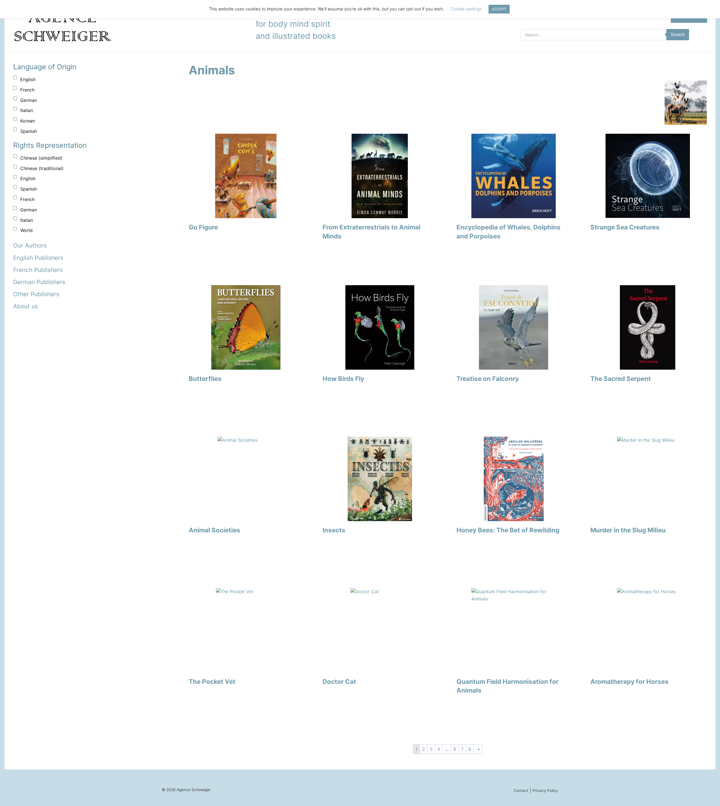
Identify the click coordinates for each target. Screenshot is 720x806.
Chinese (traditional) (42, 168)
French (27, 90)
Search (677, 34)
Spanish (28, 131)
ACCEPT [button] (499, 9)
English (27, 79)
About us (25, 306)
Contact (521, 790)
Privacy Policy (545, 790)
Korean (27, 121)
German (28, 100)
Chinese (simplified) (41, 158)
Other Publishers (36, 294)
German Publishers (39, 281)
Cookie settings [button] (466, 9)
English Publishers (38, 257)
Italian (26, 110)
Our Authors (30, 245)
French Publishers (38, 269)
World (26, 230)
